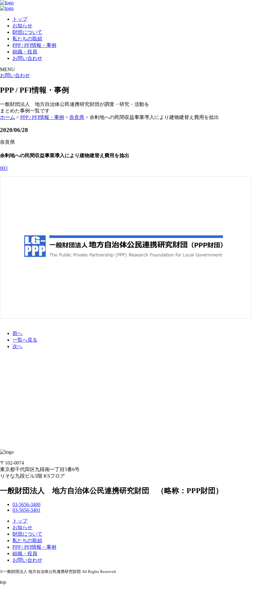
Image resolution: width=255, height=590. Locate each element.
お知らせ (22, 25)
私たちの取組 (27, 38)
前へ (17, 333)
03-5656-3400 (26, 504)
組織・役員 (24, 51)
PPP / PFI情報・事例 (34, 45)
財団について (27, 32)
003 (3, 168)
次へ (17, 346)
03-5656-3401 (26, 510)
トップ (19, 19)
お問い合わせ (27, 58)
